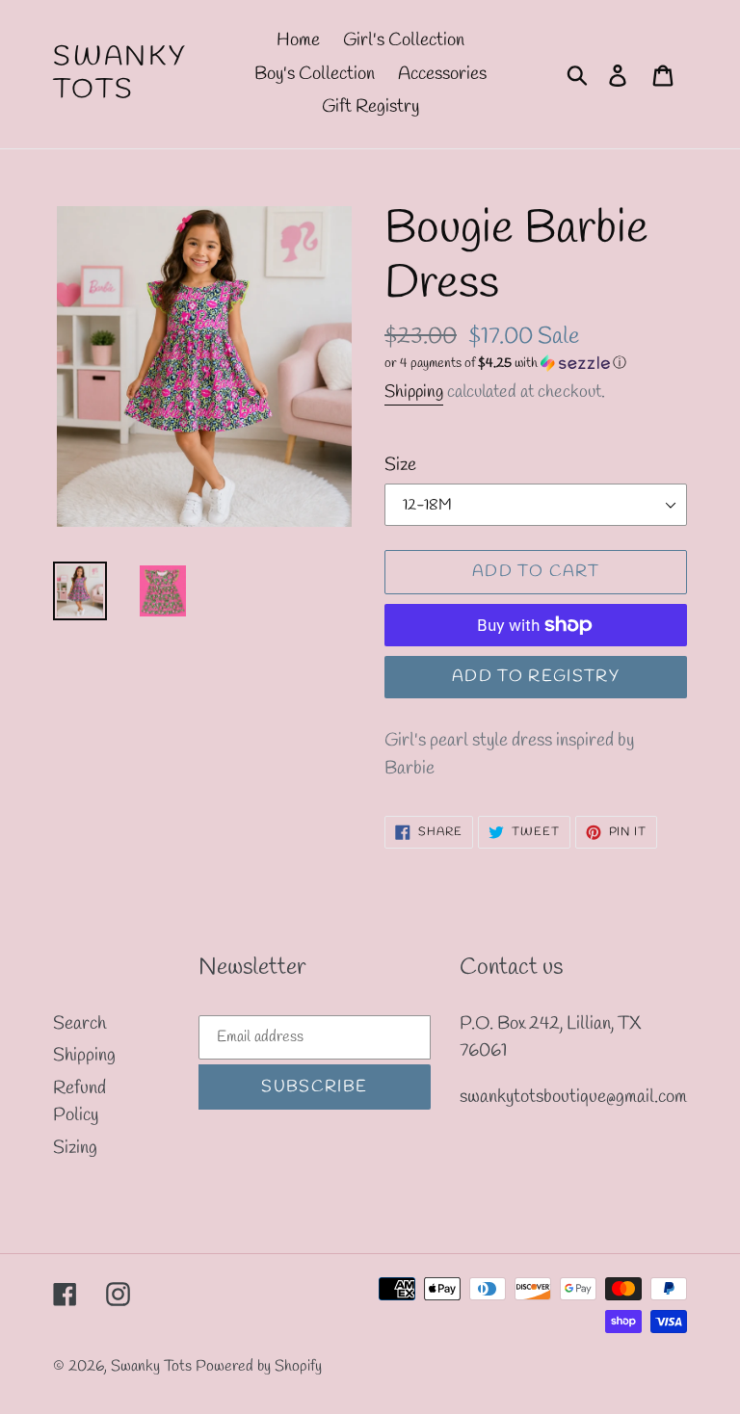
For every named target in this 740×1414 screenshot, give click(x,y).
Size (400, 465)
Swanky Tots (120, 73)
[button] (535, 363)
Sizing (75, 1148)
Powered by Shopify (259, 1366)
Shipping (413, 392)
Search (79, 1023)
